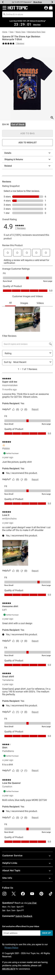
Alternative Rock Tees (36, 32)
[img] (4, 893)
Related (8, 166)
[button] (4, 8)
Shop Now (36, 2)
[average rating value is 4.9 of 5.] (9, 43)
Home (4, 32)
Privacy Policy (11, 947)
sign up (46, 933)
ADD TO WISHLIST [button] (27, 142)
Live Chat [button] (32, 903)
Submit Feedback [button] (23, 916)
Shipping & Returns (13, 159)
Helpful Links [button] (9, 863)
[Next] (52, 2)
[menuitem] (51, 8)
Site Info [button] (7, 878)
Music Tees (20, 32)
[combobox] (27, 14)
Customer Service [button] (12, 855)
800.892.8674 (8, 969)
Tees (11, 32)
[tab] (27, 83)
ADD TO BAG (27, 133)
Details (7, 153)
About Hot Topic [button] (11, 870)
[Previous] (3, 2)
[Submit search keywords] (4, 14)
